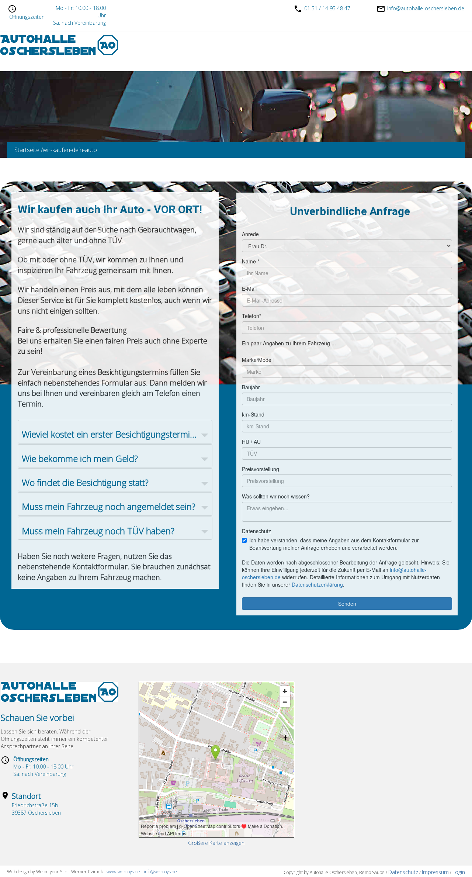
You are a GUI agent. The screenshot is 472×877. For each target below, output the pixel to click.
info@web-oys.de (160, 872)
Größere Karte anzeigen (216, 842)
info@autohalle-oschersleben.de (425, 8)
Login (458, 872)
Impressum (435, 872)
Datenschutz (403, 872)
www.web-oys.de (122, 872)
